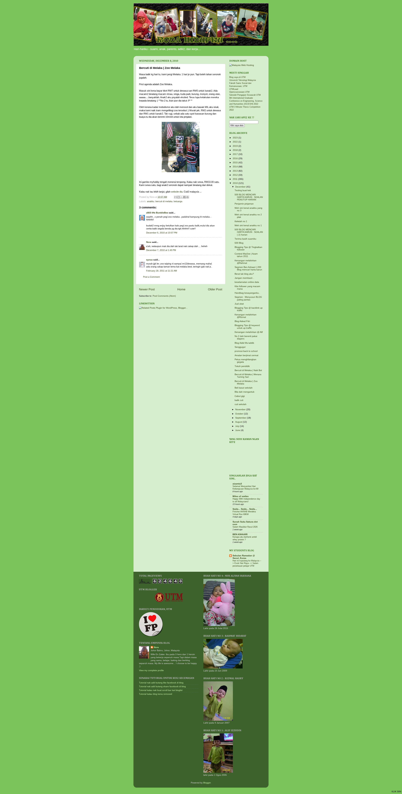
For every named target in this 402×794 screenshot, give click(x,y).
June (238, 430)
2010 (235, 183)
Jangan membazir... (244, 278)
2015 (235, 162)
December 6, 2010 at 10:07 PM (161, 233)
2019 (235, 146)
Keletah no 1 (241, 221)
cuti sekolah (240, 404)
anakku (150, 201)
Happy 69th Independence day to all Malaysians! (246, 500)
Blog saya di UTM (237, 77)
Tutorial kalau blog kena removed (155, 694)
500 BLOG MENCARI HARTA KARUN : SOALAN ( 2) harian (249, 232)
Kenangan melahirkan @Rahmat (245, 261)
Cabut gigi (240, 396)
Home (181, 289)
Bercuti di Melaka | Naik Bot (248, 370)
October (239, 414)
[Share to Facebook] (184, 197)
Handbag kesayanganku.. (247, 293)
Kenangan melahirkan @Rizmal (245, 315)
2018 (235, 150)
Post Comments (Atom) (164, 296)
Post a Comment (151, 277)
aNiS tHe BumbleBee (157, 213)
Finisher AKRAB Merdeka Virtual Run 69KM (244, 512)
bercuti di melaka (163, 201)
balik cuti (239, 400)
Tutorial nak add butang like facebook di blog (161, 683)
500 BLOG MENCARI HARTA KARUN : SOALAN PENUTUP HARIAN (249, 197)
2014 (235, 166)
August (239, 422)
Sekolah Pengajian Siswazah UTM (245, 95)
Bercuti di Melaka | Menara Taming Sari (248, 375)
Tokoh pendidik (242, 366)
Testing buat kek (243, 190)
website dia (176, 191)
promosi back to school (246, 351)
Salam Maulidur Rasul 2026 (245, 527)
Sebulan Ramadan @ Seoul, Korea (244, 556)
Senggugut (240, 347)
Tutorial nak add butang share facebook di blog (162, 686)
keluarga (178, 201)
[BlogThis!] (178, 197)
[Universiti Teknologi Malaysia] (169, 601)
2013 (235, 171)
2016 (235, 158)
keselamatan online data (247, 282)
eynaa (149, 260)
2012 (235, 175)
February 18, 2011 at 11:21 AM (161, 271)
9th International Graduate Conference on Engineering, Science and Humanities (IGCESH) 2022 (245, 101)
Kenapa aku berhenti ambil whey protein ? (245, 538)
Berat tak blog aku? (244, 274)
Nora (148, 242)
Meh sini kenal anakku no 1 (248, 225)
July (237, 426)
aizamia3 (237, 484)
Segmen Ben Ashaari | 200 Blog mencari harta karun (248, 268)
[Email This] (175, 197)
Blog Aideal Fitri (242, 321)
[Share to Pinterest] (187, 197)
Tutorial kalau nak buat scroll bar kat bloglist (160, 690)
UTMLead (233, 89)
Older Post (215, 289)
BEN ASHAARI (240, 534)
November (240, 409)
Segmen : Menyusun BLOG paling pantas (248, 298)
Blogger (207, 783)
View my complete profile (151, 670)
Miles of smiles (241, 496)
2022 (235, 142)
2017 (235, 154)
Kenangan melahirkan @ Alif (249, 332)
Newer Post (147, 289)
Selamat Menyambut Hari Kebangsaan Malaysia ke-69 (245, 487)
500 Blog (239, 243)
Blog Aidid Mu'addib (244, 343)
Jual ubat (239, 304)
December (240, 187)
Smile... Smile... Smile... (245, 509)
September (241, 418)
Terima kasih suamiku (245, 239)
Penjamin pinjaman (244, 204)
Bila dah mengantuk (244, 392)
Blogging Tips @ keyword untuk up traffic (247, 326)
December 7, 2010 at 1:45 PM (161, 250)
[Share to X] (181, 197)
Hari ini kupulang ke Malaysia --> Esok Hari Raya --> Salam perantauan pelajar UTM (247, 563)
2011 (235, 179)
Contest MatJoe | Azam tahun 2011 (246, 255)
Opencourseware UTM (239, 92)
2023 (235, 138)
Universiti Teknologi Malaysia (242, 80)
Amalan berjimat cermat (246, 355)
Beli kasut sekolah (244, 388)
